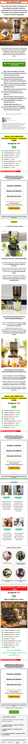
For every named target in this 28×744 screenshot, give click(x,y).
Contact (24, 742)
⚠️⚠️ (14, 204)
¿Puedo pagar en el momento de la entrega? (12, 730)
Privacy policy (3, 742)
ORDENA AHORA (14, 208)
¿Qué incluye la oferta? (9, 717)
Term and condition (17, 742)
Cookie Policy (10, 742)
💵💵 (14, 201)
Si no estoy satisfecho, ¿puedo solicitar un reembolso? (13, 734)
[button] (14, 717)
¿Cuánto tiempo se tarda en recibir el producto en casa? (13, 725)
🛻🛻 (14, 203)
